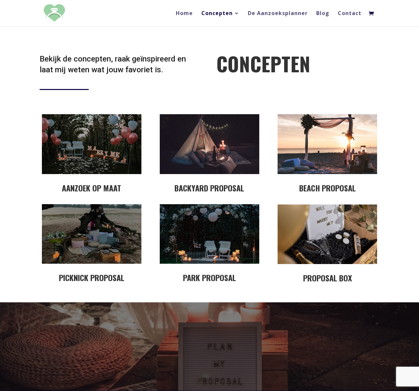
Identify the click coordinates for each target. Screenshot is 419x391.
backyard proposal (209, 188)
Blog (322, 14)
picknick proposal (91, 277)
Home (184, 14)
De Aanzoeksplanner (278, 14)
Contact (349, 14)
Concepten (217, 14)
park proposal (209, 277)
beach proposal (327, 188)
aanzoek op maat (91, 188)
